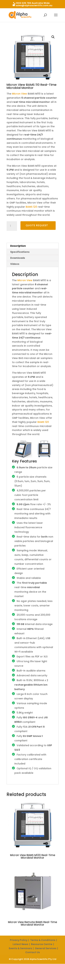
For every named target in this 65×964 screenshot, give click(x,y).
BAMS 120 (31, 207)
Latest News (20, 944)
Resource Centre (41, 944)
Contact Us (32, 952)
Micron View (19, 93)
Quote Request (37, 225)
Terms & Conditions (42, 940)
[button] (53, 37)
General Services (45, 948)
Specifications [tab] (19, 252)
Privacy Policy (18, 940)
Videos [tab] (14, 264)
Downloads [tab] (17, 258)
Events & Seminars (20, 948)
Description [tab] (18, 246)
